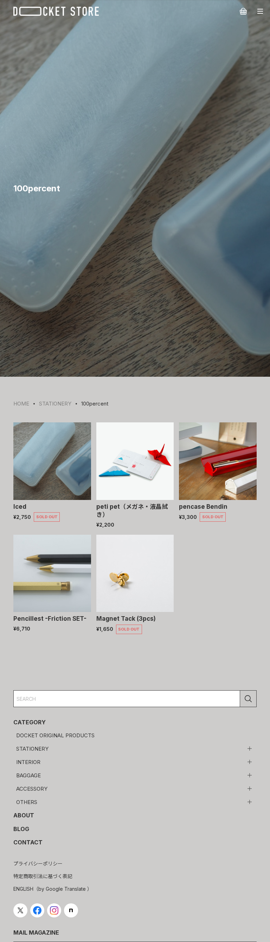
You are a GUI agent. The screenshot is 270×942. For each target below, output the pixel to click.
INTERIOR (28, 762)
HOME (21, 403)
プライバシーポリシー (38, 864)
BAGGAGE (28, 775)
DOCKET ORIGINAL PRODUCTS (55, 735)
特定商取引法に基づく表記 (42, 876)
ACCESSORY (31, 788)
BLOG (21, 828)
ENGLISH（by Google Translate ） (52, 889)
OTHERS (26, 802)
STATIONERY (32, 748)
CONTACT (28, 842)
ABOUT (23, 815)
